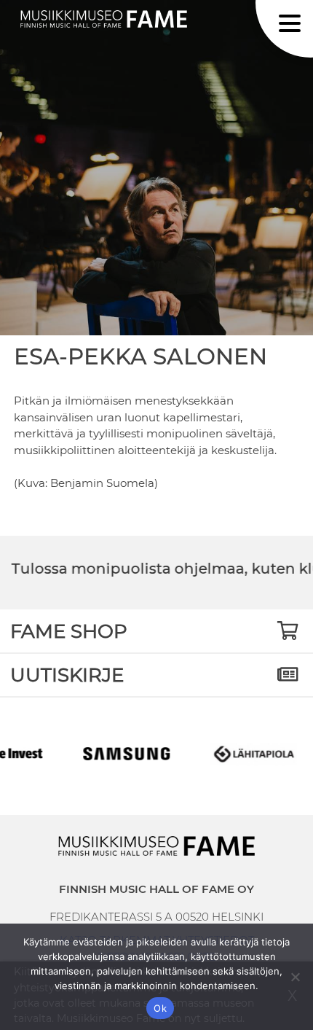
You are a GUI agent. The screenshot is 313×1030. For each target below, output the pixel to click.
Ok (160, 1008)
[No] (295, 976)
